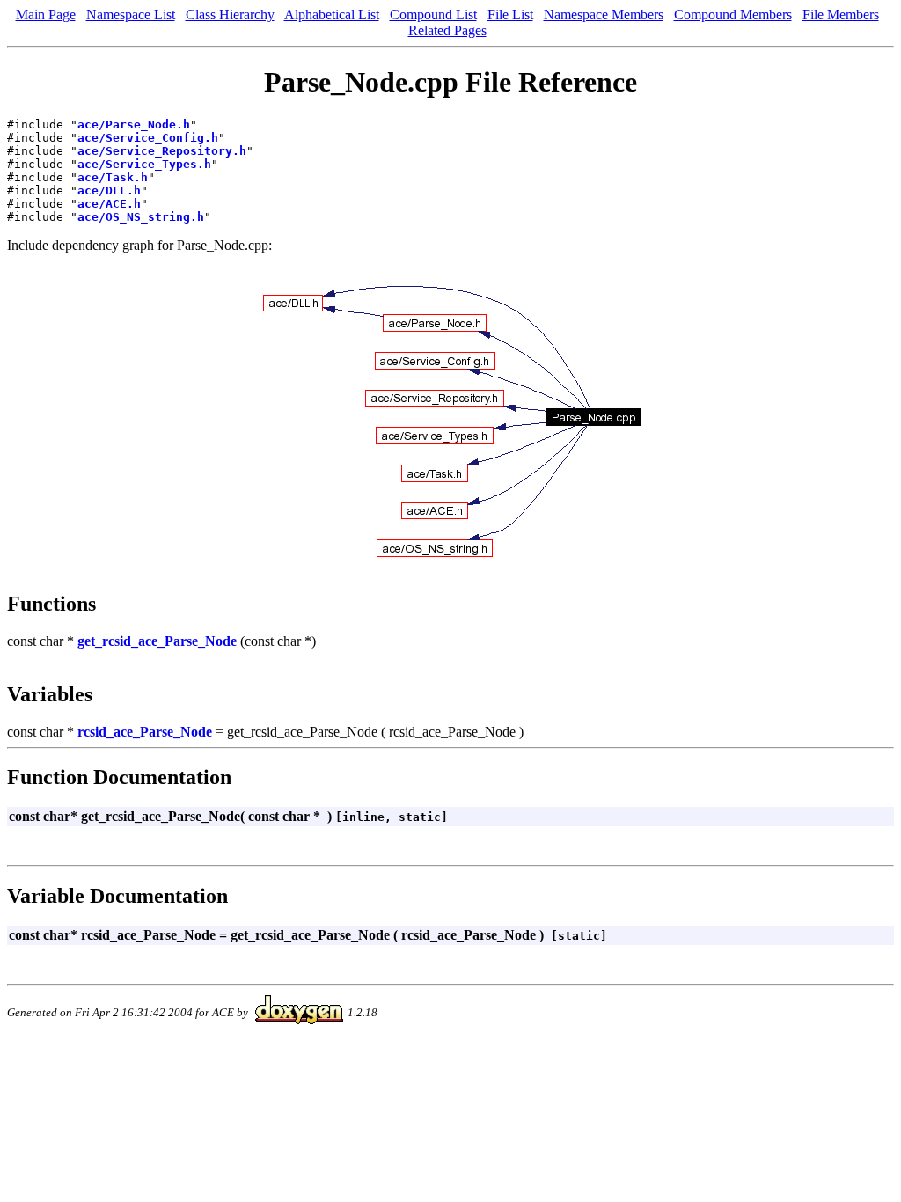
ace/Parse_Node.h (133, 124)
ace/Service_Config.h (147, 137)
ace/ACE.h (109, 203)
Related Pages (447, 30)
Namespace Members (603, 14)
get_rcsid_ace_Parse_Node (157, 641)
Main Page (46, 14)
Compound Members (733, 14)
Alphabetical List (331, 14)
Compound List (433, 14)
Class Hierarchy (230, 14)
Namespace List (130, 14)
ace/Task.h (112, 177)
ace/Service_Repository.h (161, 151)
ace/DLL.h (109, 190)
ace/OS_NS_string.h (140, 217)
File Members (840, 14)
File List (510, 14)
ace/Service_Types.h (144, 164)
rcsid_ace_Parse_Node (144, 731)
